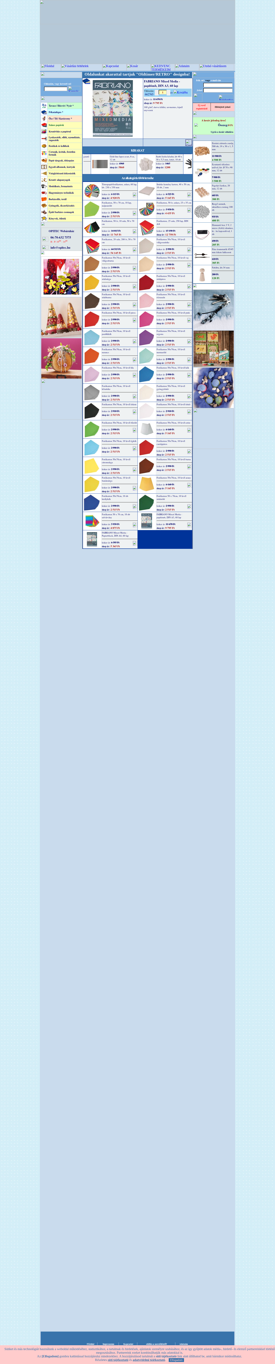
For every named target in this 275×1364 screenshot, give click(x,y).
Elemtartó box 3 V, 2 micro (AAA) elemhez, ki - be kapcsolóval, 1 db (222, 229)
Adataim (183, 1344)
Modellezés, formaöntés (61, 186)
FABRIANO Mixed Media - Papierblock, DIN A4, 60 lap (115, 534)
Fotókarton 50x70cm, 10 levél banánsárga (116, 479)
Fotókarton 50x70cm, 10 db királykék (115, 497)
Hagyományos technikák (61, 192)
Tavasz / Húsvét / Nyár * (61, 105)
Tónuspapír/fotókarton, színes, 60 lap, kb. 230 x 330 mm (119, 186)
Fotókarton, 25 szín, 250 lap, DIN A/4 (172, 222)
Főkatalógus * (56, 112)
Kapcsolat (128, 1344)
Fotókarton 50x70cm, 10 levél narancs (116, 351)
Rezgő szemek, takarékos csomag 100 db (222, 206)
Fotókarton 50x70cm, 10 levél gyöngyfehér (171, 387)
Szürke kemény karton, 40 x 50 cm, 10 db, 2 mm (173, 186)
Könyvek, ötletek (57, 218)
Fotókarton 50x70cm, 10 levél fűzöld (119, 422)
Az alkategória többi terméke (138, 177)
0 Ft (230, 125)
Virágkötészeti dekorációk (62, 173)
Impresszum (108, 1344)
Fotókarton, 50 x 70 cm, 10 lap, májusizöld (117, 204)
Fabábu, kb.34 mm (221, 267)
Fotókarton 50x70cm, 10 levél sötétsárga (116, 277)
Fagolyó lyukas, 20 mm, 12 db (221, 187)
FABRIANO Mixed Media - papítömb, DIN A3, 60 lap (169, 516)
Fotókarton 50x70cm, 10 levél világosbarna (116, 259)
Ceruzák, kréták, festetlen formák (62, 153)
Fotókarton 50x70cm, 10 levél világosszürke (171, 241)
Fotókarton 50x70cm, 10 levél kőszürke (116, 387)
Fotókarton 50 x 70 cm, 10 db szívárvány (116, 516)
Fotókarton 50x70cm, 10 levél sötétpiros (171, 277)
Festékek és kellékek (59, 146)
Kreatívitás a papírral (60, 131)
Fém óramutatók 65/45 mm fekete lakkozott (222, 251)
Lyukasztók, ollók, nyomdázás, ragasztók (64, 139)
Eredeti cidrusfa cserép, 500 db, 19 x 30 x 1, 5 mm (223, 146)
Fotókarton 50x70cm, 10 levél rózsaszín (171, 296)
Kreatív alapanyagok (59, 180)
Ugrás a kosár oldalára (222, 132)
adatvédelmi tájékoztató (149, 1360)
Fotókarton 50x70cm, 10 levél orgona (171, 332)
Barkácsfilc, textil (57, 199)
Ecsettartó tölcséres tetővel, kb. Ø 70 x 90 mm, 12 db (222, 167)
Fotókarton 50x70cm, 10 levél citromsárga (116, 461)
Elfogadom (176, 1360)
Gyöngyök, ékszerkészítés (61, 205)
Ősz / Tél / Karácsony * (60, 118)
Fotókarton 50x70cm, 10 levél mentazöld (171, 351)
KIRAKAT (137, 150)
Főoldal (90, 1344)
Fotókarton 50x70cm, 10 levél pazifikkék (116, 332)
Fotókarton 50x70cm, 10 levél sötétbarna (116, 296)
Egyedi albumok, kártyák (62, 167)
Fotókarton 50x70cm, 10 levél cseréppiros (171, 442)
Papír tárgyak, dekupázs (61, 160)
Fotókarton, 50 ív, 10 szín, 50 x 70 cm (118, 222)
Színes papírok (56, 125)
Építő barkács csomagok (61, 212)
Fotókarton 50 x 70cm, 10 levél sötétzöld (171, 497)
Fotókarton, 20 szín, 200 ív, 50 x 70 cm (118, 241)
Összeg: (223, 125)
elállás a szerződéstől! (156, 1344)
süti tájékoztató (118, 1360)
